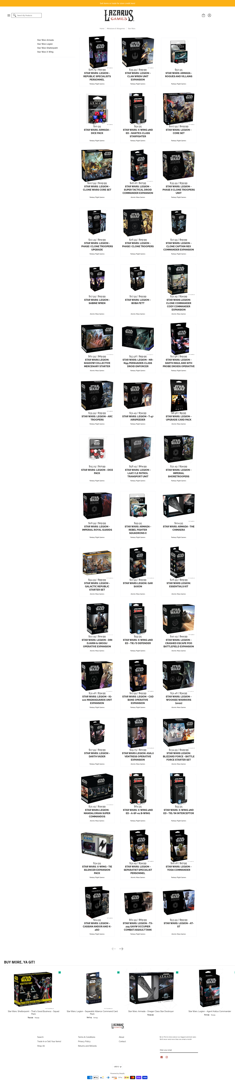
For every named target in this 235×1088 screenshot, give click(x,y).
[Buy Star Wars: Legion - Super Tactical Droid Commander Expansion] (138, 165)
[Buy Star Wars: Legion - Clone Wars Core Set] (97, 165)
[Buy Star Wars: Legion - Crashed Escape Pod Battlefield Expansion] (179, 619)
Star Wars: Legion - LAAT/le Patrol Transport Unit (138, 473)
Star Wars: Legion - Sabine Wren (97, 301)
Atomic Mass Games (138, 197)
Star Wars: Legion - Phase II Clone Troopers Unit (179, 189)
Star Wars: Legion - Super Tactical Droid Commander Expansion (138, 189)
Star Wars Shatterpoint (47, 47)
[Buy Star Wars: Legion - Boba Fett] (138, 279)
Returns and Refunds (87, 1045)
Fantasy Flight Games (97, 84)
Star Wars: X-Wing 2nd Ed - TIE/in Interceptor (178, 811)
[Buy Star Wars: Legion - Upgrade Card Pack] (179, 396)
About (121, 1037)
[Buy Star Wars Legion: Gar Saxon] (138, 562)
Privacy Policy (84, 1041)
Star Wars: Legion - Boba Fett (138, 301)
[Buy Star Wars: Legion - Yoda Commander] (179, 846)
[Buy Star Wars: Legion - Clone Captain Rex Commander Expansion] (179, 222)
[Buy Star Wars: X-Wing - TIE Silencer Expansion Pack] (97, 846)
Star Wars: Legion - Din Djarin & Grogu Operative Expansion (97, 643)
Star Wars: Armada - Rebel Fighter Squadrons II (138, 529)
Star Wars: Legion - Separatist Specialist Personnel (138, 870)
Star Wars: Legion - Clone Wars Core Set (97, 188)
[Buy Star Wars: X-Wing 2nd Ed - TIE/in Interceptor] (179, 789)
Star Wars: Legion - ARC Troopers (97, 418)
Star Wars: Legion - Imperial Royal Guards (97, 528)
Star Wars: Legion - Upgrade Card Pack (178, 418)
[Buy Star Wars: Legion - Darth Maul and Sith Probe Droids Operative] (179, 339)
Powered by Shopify (117, 1073)
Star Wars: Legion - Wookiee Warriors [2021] (178, 700)
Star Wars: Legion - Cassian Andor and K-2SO (97, 926)
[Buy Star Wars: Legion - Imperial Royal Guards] (97, 506)
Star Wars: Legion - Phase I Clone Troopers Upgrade (97, 246)
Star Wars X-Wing (45, 51)
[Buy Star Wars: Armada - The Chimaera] (179, 506)
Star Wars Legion (45, 43)
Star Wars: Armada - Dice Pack (97, 131)
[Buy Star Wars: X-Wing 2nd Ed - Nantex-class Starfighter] (138, 109)
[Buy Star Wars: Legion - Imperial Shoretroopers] (179, 449)
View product (33, 991)
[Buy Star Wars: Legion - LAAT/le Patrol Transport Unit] (138, 449)
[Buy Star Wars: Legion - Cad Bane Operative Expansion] (138, 676)
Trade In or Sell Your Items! (49, 1041)
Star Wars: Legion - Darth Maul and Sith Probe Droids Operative (179, 363)
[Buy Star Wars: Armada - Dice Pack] (97, 109)
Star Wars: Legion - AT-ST (179, 924)
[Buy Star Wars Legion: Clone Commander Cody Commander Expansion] (179, 279)
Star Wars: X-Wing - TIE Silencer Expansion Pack (97, 870)
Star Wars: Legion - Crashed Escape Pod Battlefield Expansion (178, 643)
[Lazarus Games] (118, 16)
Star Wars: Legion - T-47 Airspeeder (137, 418)
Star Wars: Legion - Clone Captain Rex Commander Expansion (178, 246)
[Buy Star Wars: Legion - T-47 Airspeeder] (138, 396)
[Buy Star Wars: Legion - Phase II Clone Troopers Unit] (179, 165)
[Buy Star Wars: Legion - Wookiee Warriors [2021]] (179, 676)
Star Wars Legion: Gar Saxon (138, 584)
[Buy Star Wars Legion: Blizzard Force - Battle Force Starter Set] (179, 732)
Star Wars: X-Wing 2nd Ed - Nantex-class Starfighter (138, 133)
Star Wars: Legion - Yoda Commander (178, 868)
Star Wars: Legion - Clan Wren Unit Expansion (138, 76)
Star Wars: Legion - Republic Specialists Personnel (97, 76)
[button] (10, 15)
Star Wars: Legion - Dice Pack (97, 471)
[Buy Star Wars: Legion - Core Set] (179, 109)
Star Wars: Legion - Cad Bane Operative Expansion (138, 700)
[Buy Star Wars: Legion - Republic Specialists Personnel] (97, 52)
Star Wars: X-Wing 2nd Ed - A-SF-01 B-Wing (138, 811)
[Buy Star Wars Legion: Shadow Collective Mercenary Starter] (97, 339)
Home (102, 28)
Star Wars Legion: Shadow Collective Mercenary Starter (97, 363)
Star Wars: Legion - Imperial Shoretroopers (178, 473)
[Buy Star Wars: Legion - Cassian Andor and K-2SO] (97, 902)
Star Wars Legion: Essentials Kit (179, 584)
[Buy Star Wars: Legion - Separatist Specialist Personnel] (138, 846)
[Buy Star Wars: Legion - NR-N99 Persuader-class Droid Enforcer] (138, 339)
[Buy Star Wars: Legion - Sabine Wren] (97, 279)
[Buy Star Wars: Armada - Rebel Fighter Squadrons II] (138, 506)
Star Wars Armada (45, 40)
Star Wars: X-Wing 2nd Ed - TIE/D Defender (138, 641)
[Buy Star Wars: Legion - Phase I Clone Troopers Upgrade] (97, 222)
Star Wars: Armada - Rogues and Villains (178, 74)
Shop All (41, 1045)
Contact (122, 1041)
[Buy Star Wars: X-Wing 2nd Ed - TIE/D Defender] (138, 619)
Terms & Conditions (86, 1037)
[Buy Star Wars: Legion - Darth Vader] (97, 732)
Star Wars (131, 28)
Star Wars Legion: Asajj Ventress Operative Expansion (138, 756)
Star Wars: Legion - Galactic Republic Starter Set (97, 586)
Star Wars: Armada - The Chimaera (178, 528)
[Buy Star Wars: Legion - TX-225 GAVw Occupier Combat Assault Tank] (138, 902)
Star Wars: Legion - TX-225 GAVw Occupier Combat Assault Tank (138, 926)
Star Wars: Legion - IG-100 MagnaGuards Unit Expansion (97, 700)
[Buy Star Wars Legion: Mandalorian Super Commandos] (97, 789)
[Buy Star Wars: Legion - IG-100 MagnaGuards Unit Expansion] (97, 676)
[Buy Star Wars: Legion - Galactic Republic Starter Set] (97, 562)
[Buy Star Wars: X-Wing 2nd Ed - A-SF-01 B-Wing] (138, 789)
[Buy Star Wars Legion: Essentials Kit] (179, 562)
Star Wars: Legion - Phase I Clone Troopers (138, 244)
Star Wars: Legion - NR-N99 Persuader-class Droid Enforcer (138, 363)
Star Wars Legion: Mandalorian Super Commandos (97, 813)
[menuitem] (10, 15)
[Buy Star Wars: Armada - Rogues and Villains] (179, 52)
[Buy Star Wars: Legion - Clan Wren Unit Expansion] (138, 52)
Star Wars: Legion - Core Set (178, 131)
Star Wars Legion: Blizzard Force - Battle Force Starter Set (178, 756)
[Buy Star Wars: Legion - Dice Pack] (97, 449)
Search (40, 1037)
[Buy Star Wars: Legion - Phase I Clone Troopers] (138, 222)
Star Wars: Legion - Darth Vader (97, 754)
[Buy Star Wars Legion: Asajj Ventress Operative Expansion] (138, 732)
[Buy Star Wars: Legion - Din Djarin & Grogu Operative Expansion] (97, 619)
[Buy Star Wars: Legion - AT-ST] (179, 902)
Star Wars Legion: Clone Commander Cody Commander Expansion (178, 304)
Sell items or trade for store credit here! (117, 3)
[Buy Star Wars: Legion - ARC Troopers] (97, 396)
